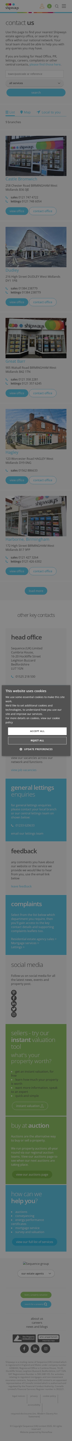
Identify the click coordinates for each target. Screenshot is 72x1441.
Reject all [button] (37, 740)
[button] (36, 749)
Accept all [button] (37, 731)
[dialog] (36, 720)
